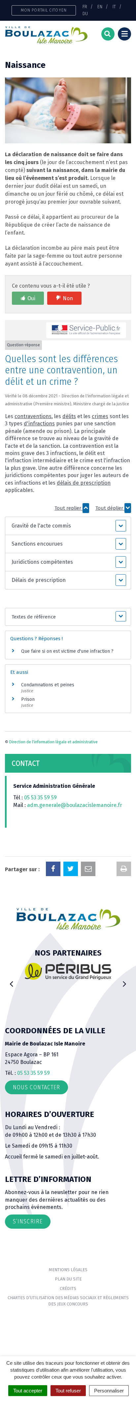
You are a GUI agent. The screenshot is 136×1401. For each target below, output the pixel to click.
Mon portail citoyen (44, 10)
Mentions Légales (68, 1269)
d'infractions (39, 423)
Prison (28, 699)
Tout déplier (109, 508)
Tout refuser (68, 1390)
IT (114, 7)
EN (99, 7)
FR (85, 7)
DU (85, 13)
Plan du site (68, 1278)
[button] (68, 526)
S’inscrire (28, 1221)
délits (69, 416)
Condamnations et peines (47, 685)
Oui (31, 298)
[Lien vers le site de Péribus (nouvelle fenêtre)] (68, 971)
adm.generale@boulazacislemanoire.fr (74, 805)
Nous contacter (36, 1087)
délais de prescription (84, 483)
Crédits (68, 1288)
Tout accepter (27, 1390)
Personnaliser (109, 1390)
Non (68, 298)
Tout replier (68, 508)
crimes (100, 416)
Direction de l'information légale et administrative (53, 742)
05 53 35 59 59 (40, 797)
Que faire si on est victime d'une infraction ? (67, 651)
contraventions (33, 416)
